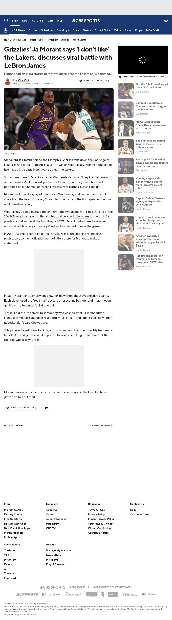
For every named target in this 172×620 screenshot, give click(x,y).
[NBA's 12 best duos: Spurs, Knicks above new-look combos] (126, 128)
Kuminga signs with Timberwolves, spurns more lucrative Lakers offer (149, 183)
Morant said (37, 177)
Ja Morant (25, 160)
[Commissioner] (95, 593)
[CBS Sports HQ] (79, 587)
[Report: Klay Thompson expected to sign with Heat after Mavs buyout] (126, 224)
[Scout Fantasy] (130, 594)
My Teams (52, 559)
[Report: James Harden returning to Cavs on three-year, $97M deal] (126, 262)
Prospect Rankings (58, 39)
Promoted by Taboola (101, 425)
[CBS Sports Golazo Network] (112, 587)
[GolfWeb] (149, 594)
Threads (9, 573)
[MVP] (113, 593)
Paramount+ (53, 523)
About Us (51, 510)
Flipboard (10, 578)
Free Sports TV (13, 519)
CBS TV (51, 528)
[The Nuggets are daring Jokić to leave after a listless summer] (126, 147)
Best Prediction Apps (17, 528)
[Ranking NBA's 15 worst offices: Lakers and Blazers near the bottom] (126, 166)
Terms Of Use (96, 510)
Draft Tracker (37, 39)
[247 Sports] (27, 594)
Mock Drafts (79, 39)
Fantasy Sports (13, 514)
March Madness (13, 533)
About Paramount (57, 519)
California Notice (98, 533)
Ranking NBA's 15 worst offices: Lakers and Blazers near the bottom (152, 163)
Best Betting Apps (15, 523)
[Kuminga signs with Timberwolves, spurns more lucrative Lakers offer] (126, 185)
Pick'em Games (13, 510)
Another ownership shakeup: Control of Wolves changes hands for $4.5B (151, 240)
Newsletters (53, 555)
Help (133, 510)
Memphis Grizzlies (60, 160)
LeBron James (82, 216)
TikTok (8, 555)
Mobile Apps (12, 537)
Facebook (10, 564)
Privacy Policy (96, 514)
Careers (51, 514)
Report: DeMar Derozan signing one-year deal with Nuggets (150, 201)
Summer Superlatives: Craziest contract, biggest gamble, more (151, 106)
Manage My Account (58, 550)
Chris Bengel (23, 79)
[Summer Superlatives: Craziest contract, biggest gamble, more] (126, 109)
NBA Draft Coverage (15, 39)
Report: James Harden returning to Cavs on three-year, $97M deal (149, 259)
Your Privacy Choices (101, 523)
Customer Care (139, 514)
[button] (6, 20)
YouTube (9, 550)
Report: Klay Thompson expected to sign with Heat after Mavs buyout (150, 220)
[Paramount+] (73, 593)
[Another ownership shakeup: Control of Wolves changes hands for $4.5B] (126, 242)
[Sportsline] (51, 594)
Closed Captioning (99, 528)
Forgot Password (56, 564)
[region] (143, 60)
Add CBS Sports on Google (97, 80)
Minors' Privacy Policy (101, 519)
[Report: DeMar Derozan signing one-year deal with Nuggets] (126, 205)
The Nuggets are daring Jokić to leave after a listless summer (150, 144)
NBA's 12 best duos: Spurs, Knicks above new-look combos (151, 125)
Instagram (10, 559)
